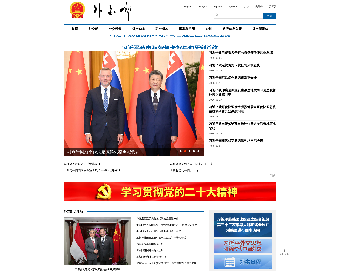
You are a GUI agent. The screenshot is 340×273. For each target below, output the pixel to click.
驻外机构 (162, 29)
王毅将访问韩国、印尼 (184, 170)
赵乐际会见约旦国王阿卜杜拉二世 (191, 163)
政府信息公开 (232, 29)
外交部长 (115, 29)
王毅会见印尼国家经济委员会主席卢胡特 (97, 269)
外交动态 (138, 29)
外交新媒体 (260, 29)
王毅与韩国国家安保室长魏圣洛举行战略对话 (92, 170)
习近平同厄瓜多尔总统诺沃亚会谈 (233, 77)
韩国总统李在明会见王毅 (150, 244)
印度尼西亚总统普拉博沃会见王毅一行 (157, 218)
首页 (75, 29)
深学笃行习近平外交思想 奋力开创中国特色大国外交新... (167, 263)
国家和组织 (187, 29)
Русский (233, 6)
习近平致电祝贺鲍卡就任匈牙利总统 (170, 42)
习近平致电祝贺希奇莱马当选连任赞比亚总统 (241, 52)
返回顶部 (284, 254)
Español (217, 6)
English (187, 6)
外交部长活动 (73, 211)
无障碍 (259, 6)
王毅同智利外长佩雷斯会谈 (151, 256)
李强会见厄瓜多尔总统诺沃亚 (82, 163)
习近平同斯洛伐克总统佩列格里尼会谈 (236, 140)
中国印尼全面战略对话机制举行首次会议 (158, 231)
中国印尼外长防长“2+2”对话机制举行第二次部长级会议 (166, 224)
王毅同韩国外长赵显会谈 (150, 250)
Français (202, 6)
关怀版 (272, 6)
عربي (246, 6)
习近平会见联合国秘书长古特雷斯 (99, 151)
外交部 (93, 29)
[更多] (273, 175)
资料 (209, 29)
